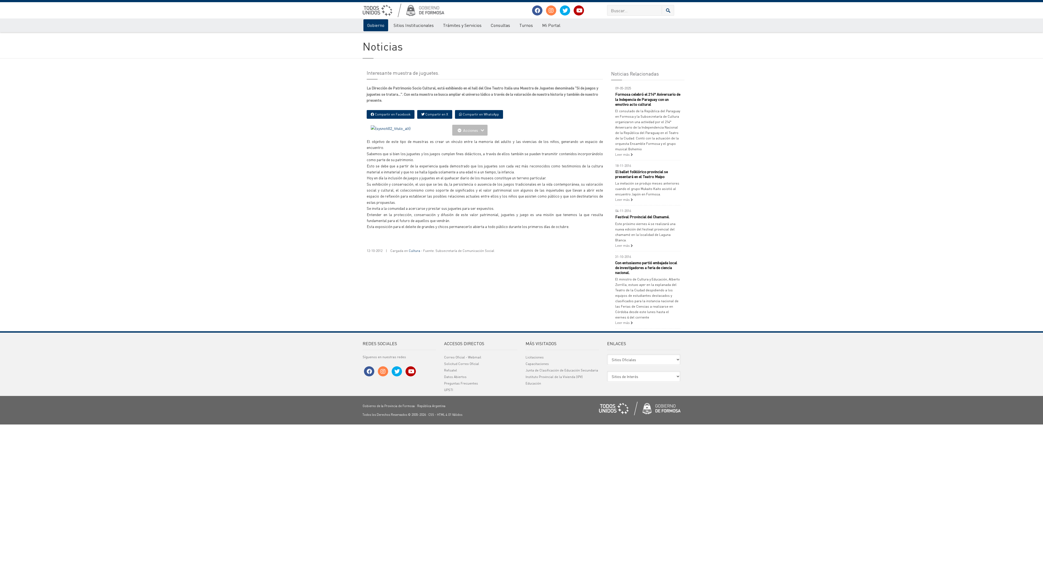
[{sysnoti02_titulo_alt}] (391, 127)
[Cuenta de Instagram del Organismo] (551, 10)
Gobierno (375, 25)
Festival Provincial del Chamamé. (642, 216)
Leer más (623, 154)
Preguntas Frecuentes (461, 383)
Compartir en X (436, 114)
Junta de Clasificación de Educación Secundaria (562, 370)
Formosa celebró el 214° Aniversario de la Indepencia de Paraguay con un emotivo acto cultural (647, 99)
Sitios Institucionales (414, 25)
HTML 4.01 (444, 415)
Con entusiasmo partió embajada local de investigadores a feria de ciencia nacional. (646, 267)
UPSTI (448, 390)
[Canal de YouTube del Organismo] (579, 10)
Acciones (470, 130)
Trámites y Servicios (462, 25)
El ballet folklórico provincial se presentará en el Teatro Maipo (641, 174)
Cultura (414, 251)
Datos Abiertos (455, 377)
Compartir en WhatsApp (480, 114)
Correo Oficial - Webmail (462, 357)
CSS (431, 415)
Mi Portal (551, 25)
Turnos (526, 25)
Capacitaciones (537, 364)
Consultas (500, 25)
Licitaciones (535, 357)
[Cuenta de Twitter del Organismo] (565, 10)
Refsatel (450, 370)
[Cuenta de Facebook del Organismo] (537, 10)
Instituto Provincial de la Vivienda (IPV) (554, 377)
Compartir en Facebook (392, 114)
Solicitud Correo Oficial (461, 364)
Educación (533, 383)
